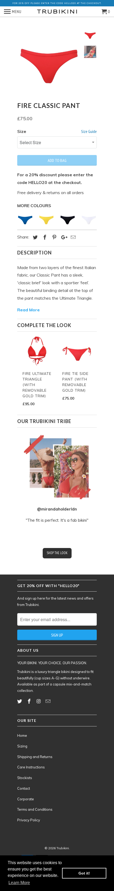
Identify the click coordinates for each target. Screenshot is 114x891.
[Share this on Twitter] (34, 237)
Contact (23, 788)
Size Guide (89, 131)
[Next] (93, 367)
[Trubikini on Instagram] (39, 701)
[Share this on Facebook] (44, 237)
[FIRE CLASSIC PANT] (49, 60)
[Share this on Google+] (63, 237)
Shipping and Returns (34, 757)
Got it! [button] (84, 873)
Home (22, 735)
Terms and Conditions (34, 809)
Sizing (22, 746)
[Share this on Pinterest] (53, 237)
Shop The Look (57, 553)
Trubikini (62, 848)
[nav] (12, 11)
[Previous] (21, 367)
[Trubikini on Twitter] (20, 701)
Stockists (24, 778)
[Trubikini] (57, 12)
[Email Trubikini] (48, 701)
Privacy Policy (28, 820)
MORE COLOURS (34, 205)
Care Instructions (31, 767)
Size (21, 131)
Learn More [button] (19, 882)
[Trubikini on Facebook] (30, 701)
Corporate (25, 799)
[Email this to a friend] (72, 237)
